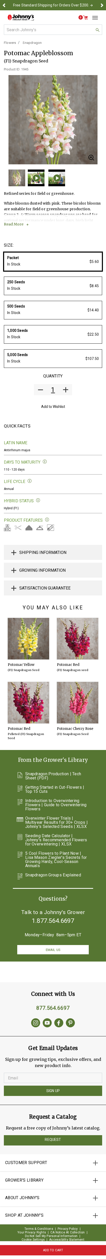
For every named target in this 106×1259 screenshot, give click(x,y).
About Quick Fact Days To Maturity (45, 461)
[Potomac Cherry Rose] (77, 702)
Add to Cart (53, 1250)
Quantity (53, 376)
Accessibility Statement (66, 1239)
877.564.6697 (53, 1008)
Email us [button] (53, 950)
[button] (4, 5)
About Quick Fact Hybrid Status (38, 500)
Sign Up (53, 1091)
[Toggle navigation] (93, 17)
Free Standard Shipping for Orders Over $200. (51, 5)
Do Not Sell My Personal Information (51, 1236)
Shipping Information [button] (42, 552)
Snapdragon (32, 43)
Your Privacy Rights (31, 1232)
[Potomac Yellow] (28, 638)
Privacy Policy (68, 1229)
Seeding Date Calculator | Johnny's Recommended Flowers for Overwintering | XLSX (56, 840)
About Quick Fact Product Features (47, 520)
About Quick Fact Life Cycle (30, 481)
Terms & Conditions (38, 1229)
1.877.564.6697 (53, 920)
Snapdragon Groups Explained (53, 875)
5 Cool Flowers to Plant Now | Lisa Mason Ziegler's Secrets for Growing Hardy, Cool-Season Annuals (56, 859)
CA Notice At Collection (67, 1232)
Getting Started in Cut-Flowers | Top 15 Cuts (54, 789)
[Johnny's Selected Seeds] (21, 17)
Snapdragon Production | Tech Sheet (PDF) (53, 776)
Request (53, 1139)
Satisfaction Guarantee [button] (44, 588)
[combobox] (53, 30)
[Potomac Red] (77, 638)
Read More (13, 224)
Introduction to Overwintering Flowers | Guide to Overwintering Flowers (56, 805)
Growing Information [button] (42, 570)
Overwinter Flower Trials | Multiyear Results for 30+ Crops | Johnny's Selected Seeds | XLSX (56, 822)
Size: (9, 245)
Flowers (10, 43)
